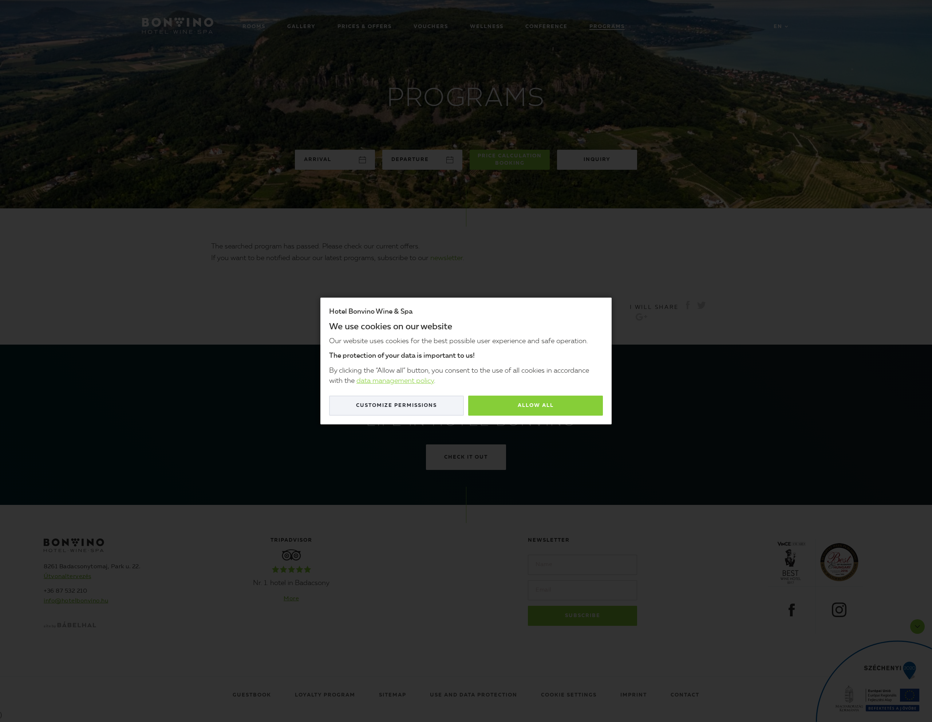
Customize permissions (396, 405)
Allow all (536, 405)
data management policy (395, 381)
